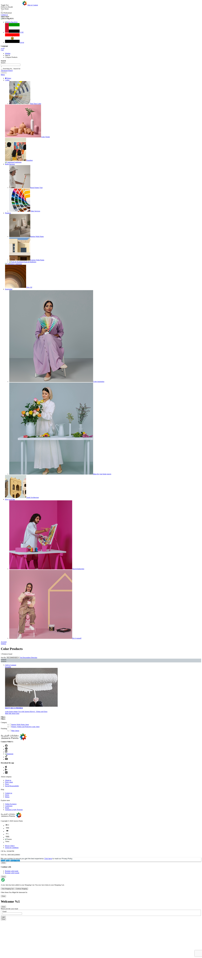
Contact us (4, 15)
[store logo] (18, 5)
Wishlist (7, 53)
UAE (22, 32)
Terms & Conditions (12, 847)
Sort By (3, 657)
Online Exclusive (11, 804)
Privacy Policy (10, 846)
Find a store (9, 782)
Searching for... (8, 69)
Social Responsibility (12, 786)
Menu (3, 75)
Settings (3, 644)
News (7, 784)
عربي (3, 48)
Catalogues (8, 806)
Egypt (22, 42)
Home (7, 808)
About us (8, 780)
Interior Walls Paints (20, 724)
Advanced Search (7, 70)
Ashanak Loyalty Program (14, 810)
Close (8, 860)
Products (8, 213)
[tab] (101, 75)
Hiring (7, 797)
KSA (16, 22)
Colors (7, 80)
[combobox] (10, 65)
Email (4, 911)
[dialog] (101, 868)
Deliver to (7, 7)
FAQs (7, 795)
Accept (3, 860)
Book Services (10, 164)
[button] (101, 19)
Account (4, 642)
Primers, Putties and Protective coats (25, 727)
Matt (15, 731)
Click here (48, 858)
